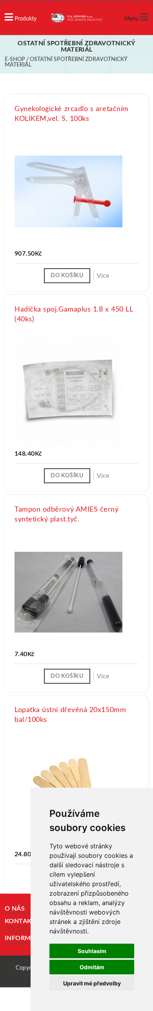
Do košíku (67, 275)
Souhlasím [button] (92, 951)
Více (103, 276)
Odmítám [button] (92, 967)
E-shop (15, 59)
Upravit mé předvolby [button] (92, 983)
